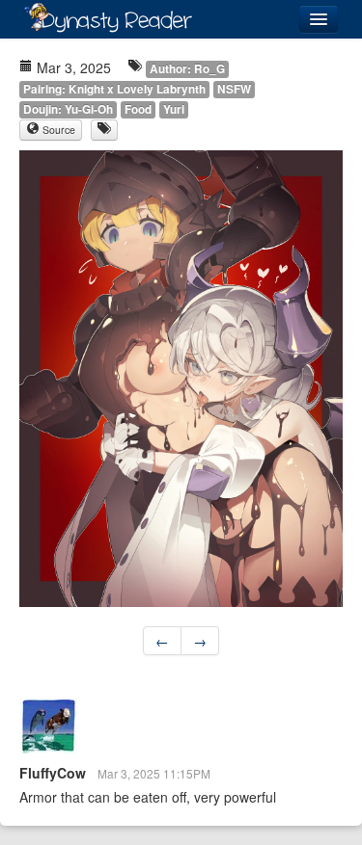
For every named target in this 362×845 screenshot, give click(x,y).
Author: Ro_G (187, 69)
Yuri (173, 109)
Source (57, 129)
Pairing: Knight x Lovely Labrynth (114, 89)
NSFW (234, 89)
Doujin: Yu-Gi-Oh (68, 109)
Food (138, 109)
